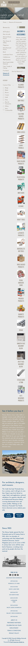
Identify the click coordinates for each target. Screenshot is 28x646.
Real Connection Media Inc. (17, 642)
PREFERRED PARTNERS (14, 622)
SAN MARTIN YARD (14, 594)
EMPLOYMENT (14, 628)
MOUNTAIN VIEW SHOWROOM (14, 577)
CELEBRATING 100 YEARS (13, 625)
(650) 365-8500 (14, 586)
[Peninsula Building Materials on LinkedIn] (18, 575)
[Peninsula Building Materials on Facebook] (10, 575)
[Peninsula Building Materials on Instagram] (13, 575)
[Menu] (24, 4)
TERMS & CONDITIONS (14, 630)
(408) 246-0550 (14, 592)
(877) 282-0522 (14, 581)
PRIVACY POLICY (14, 633)
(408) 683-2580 (14, 598)
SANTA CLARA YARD (14, 589)
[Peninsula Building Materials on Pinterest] (15, 575)
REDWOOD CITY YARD (14, 583)
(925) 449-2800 (14, 605)
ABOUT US (14, 620)
